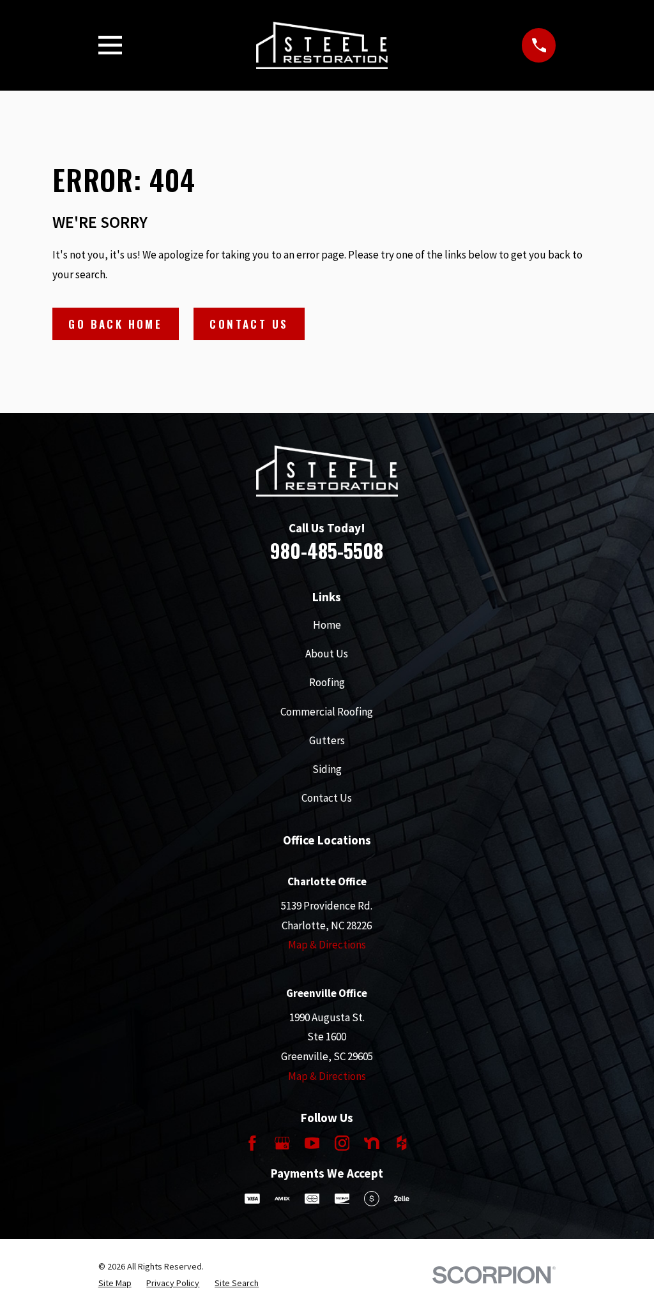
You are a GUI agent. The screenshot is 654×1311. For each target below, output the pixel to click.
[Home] (321, 45)
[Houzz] (401, 1143)
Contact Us (248, 324)
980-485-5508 (326, 550)
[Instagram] (342, 1143)
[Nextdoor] (371, 1143)
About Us (326, 654)
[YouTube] (312, 1143)
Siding (327, 769)
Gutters (327, 740)
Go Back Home (115, 324)
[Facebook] (252, 1143)
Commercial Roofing (326, 712)
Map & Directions (327, 945)
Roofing (327, 682)
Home (327, 625)
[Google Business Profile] (282, 1143)
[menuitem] (115, 1283)
